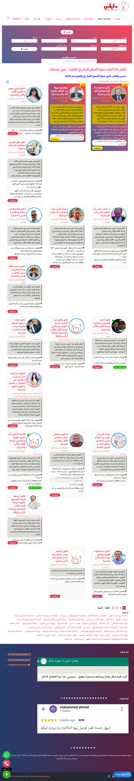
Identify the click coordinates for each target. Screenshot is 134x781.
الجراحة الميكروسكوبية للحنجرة (29, 619)
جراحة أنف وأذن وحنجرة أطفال (116, 631)
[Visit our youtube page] (113, 776)
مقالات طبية (89, 19)
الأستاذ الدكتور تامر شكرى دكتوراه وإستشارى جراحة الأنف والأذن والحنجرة (17, 441)
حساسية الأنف (14, 623)
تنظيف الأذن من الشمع (95, 619)
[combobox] (84, 41)
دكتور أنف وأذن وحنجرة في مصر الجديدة (101, 99)
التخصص (63, 38)
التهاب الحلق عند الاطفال (46, 635)
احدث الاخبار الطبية (73, 19)
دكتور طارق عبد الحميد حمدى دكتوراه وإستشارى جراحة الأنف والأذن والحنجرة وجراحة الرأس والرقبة (59, 328)
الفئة (95, 38)
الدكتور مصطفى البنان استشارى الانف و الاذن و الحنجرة (60, 439)
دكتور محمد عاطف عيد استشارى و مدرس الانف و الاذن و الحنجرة (17, 271)
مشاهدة (97, 148)
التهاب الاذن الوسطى (120, 635)
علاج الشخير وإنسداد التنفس (47, 615)
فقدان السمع (105, 635)
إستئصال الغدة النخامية (69, 631)
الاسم (124, 38)
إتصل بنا (48, 19)
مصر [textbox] (25, 41)
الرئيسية (118, 19)
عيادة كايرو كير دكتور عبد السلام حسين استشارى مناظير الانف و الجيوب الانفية (102, 441)
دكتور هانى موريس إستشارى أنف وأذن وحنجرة (17, 145)
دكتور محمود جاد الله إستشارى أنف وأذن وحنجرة (102, 91)
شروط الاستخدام (43, 776)
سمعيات (62, 615)
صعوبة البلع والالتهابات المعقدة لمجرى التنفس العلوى (107, 639)
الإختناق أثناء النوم (74, 627)
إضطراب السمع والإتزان (77, 615)
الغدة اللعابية (104, 623)
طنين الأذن (123, 627)
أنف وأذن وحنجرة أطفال (97, 615)
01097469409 (18, 654)
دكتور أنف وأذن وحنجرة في (59, 564)
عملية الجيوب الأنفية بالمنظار (54, 619)
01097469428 (18, 660)
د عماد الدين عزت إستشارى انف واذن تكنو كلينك (59, 212)
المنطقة (94, 46)
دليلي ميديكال (123, 81)
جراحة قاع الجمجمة (15, 631)
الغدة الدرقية (62, 623)
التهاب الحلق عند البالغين (67, 635)
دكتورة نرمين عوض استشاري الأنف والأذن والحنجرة (17, 91)
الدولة (35, 38)
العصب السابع (74, 623)
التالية (107, 608)
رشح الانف (68, 639)
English (15, 19)
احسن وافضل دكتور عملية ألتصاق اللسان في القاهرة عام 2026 (95, 76)
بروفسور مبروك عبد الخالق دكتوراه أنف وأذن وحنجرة (59, 91)
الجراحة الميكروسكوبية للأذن (91, 631)
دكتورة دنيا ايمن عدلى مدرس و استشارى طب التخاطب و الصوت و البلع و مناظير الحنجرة (17, 381)
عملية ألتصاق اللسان (104, 81)
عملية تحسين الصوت (47, 623)
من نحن (58, 19)
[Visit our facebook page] (109, 776)
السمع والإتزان (60, 627)
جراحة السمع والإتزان (33, 631)
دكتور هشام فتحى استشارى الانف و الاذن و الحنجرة (17, 212)
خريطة (27, 19)
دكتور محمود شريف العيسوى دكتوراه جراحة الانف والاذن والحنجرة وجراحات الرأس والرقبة (17, 504)
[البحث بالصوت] (6, 774)
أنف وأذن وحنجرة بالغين (118, 615)
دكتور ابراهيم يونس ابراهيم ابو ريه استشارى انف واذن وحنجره (60, 556)
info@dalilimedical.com (18, 665)
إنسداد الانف (79, 639)
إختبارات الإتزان (122, 619)
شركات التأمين (61, 46)
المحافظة (123, 46)
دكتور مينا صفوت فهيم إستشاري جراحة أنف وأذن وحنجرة (102, 556)
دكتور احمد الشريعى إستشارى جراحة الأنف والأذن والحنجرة (101, 325)
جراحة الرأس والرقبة (50, 631)
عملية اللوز (110, 619)
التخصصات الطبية (104, 19)
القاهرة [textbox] (114, 49)
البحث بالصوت (6, 769)
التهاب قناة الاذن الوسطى (88, 635)
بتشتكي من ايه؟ (120, 774)
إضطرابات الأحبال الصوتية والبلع (105, 627)
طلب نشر (37, 19)
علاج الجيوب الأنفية (89, 623)
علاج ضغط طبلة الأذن (119, 623)
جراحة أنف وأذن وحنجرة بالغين (41, 627)
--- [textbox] (85, 41)
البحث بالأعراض (68, 57)
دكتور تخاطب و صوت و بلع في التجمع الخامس (27, 393)
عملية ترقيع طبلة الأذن (76, 619)
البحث (68, 32)
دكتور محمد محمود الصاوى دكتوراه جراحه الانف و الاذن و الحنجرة (18, 326)
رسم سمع (87, 627)
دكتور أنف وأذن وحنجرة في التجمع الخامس (28, 396)
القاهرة (115, 81)
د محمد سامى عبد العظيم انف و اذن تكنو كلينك (101, 212)
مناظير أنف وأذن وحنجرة (24, 615)
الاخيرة (100, 608)
